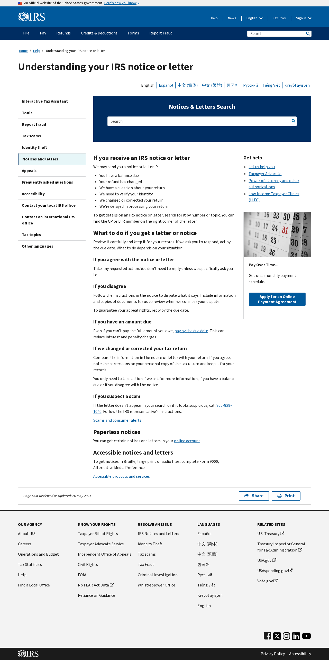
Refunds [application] (63, 33)
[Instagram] (286, 635)
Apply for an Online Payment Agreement (277, 299)
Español (166, 85)
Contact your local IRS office (49, 205)
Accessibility (33, 193)
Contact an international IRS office (48, 220)
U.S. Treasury (268, 533)
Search (307, 33)
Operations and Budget (38, 554)
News (232, 18)
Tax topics (31, 234)
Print (290, 496)
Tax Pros (279, 18)
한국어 (232, 85)
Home (23, 50)
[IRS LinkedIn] (296, 635)
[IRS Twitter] (277, 635)
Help (214, 18)
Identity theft (34, 147)
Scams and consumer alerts (117, 420)
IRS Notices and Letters (158, 533)
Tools (27, 112)
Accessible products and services (121, 476)
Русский (250, 85)
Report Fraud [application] (160, 33)
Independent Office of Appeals (104, 554)
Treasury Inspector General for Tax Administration (281, 547)
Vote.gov (265, 581)
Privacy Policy (273, 653)
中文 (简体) (188, 85)
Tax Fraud (146, 564)
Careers (24, 544)
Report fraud (34, 124)
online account (187, 441)
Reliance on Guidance (96, 595)
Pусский (204, 574)
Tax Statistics (30, 564)
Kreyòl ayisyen (297, 85)
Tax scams (31, 136)
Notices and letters (40, 159)
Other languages (37, 246)
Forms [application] (133, 33)
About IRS (26, 533)
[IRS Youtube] (306, 635)
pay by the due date (191, 330)
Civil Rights (88, 564)
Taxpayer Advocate (265, 173)
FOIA (82, 574)
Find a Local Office (34, 585)
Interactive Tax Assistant (45, 101)
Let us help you (262, 166)
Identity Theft (150, 544)
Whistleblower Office (156, 585)
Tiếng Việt (271, 85)
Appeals (29, 170)
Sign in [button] (301, 18)
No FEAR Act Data (93, 585)
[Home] (32, 14)
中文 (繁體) (212, 85)
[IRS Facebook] (267, 635)
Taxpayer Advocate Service (101, 544)
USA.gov (264, 560)
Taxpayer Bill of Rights (98, 533)
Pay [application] (43, 33)
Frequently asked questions (47, 182)
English (252, 18)
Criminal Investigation (158, 574)
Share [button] (257, 496)
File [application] (26, 33)
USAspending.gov (272, 570)
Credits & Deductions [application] (99, 33)
